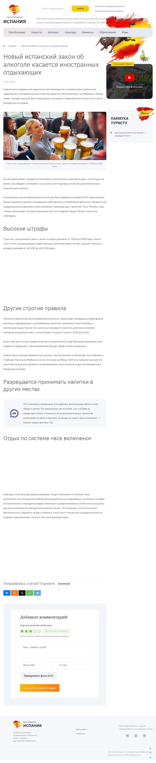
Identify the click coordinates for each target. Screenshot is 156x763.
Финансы (87, 32)
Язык (125, 32)
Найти (80, 8)
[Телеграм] (144, 735)
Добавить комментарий (39, 688)
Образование (107, 32)
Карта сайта (81, 729)
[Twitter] (22, 593)
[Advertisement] (54, 276)
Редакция (80, 733)
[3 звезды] (64, 583)
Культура (70, 32)
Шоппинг (53, 32)
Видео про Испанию (129, 87)
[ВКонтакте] (6, 593)
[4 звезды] (66, 583)
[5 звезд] (69, 583)
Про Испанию (17, 32)
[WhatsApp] (29, 593)
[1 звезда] (59, 583)
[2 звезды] (61, 583)
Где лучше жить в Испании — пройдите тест (130, 134)
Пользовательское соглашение (109, 11)
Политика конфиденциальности (110, 6)
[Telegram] (37, 593)
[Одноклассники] (14, 593)
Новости (36, 32)
